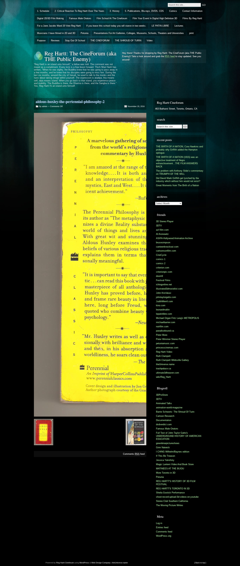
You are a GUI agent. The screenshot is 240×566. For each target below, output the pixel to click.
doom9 (159, 276)
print (191, 33)
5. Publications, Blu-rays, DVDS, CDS (144, 11)
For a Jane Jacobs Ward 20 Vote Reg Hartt (59, 25)
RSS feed (170, 56)
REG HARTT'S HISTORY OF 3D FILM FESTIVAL (175, 483)
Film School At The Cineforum (112, 18)
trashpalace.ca (163, 368)
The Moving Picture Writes (169, 505)
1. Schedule (43, 11)
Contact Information (192, 11)
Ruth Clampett (163, 356)
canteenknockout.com (167, 246)
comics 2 (160, 263)
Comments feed (134, 454)
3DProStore (162, 395)
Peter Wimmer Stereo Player (170, 339)
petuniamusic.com (165, 343)
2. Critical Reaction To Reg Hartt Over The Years (79, 11)
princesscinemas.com (167, 347)
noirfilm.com (162, 326)
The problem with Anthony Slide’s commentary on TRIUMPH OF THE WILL (179, 172)
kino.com (160, 305)
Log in (159, 523)
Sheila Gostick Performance (170, 492)
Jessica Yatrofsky (165, 460)
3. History (114, 11)
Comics (173, 11)
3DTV (159, 225)
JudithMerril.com (164, 301)
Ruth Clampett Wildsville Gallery (172, 360)
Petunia (84, 33)
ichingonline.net (164, 284)
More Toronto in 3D (165, 472)
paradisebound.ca (165, 330)
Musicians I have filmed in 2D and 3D (56, 33)
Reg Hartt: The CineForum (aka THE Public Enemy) (80, 56)
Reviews (55, 40)
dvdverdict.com (164, 424)
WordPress (84, 563)
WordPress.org (163, 536)
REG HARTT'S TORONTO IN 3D (173, 488)
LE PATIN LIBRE (160, 25)
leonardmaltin (163, 309)
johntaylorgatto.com (166, 297)
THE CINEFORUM (99, 40)
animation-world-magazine (169, 407)
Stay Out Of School (75, 40)
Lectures (178, 25)
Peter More (161, 335)
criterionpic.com (164, 272)
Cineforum (69, 563)
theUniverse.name (165, 364)
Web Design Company (101, 563)
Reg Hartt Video (164, 351)
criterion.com (162, 267)
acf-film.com (162, 230)
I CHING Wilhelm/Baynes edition (172, 451)
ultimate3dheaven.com (167, 372)
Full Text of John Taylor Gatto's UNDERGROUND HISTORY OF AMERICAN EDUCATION (178, 436)
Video (150, 40)
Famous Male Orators (80, 18)
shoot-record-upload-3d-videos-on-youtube (177, 497)
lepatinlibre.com (164, 314)
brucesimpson (163, 242)
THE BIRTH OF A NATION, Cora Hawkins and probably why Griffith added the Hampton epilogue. (179, 149)
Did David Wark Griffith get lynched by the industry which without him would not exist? (178, 180)
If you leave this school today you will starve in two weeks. (116, 25)
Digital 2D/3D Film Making (50, 18)
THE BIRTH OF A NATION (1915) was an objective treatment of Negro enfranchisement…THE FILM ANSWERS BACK (177, 162)
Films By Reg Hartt (192, 18)
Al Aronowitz (162, 234)
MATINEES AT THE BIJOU (170, 468)
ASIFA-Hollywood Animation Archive (174, 238)
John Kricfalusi (163, 293)
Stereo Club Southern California (172, 501)
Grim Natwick (163, 447)
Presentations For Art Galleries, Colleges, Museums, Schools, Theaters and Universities (139, 33)
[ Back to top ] (200, 563)
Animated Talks (164, 403)
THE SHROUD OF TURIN (128, 40)
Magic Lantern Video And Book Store (175, 464)
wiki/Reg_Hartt (163, 377)
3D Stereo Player (164, 221)
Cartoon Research (165, 416)
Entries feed (162, 527)
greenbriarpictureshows (167, 443)
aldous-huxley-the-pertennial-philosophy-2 (70, 101)
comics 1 (160, 259)
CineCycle (161, 255)
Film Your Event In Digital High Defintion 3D (155, 18)
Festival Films (163, 280)
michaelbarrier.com (165, 322)
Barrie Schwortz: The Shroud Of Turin (175, 411)
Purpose (41, 40)
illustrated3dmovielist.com (169, 288)
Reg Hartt (60, 563)
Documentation (163, 420)
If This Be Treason (165, 456)
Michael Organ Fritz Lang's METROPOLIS (177, 318)
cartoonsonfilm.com (166, 250)
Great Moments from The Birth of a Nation (177, 185)
